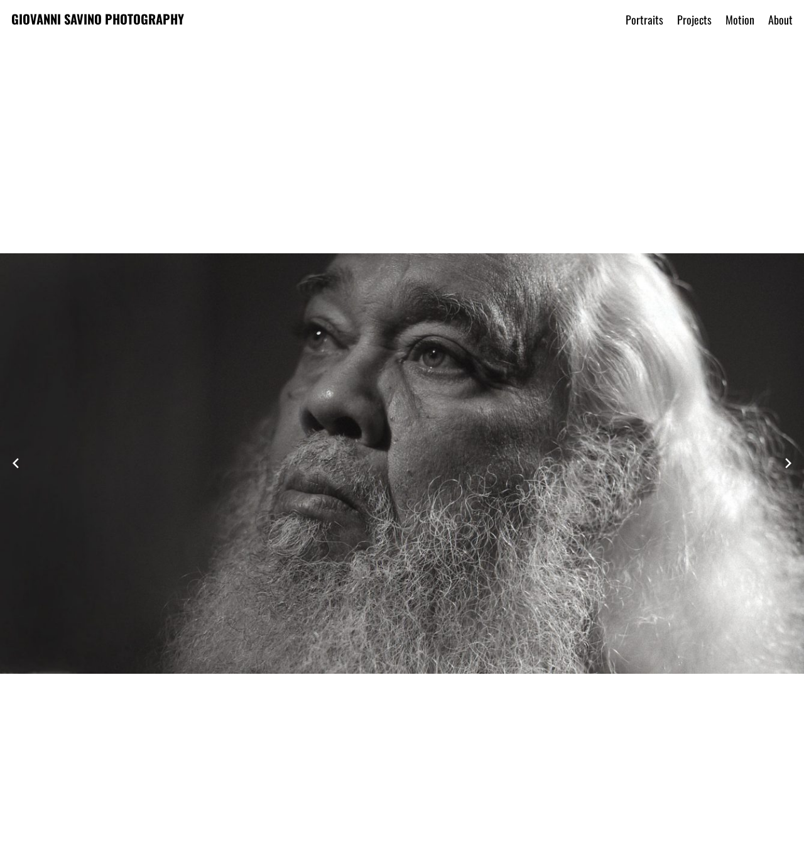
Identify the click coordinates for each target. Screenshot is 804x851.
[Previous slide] (15, 463)
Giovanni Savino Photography (97, 18)
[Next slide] (788, 463)
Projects (694, 19)
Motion (739, 19)
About (780, 19)
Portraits (644, 19)
